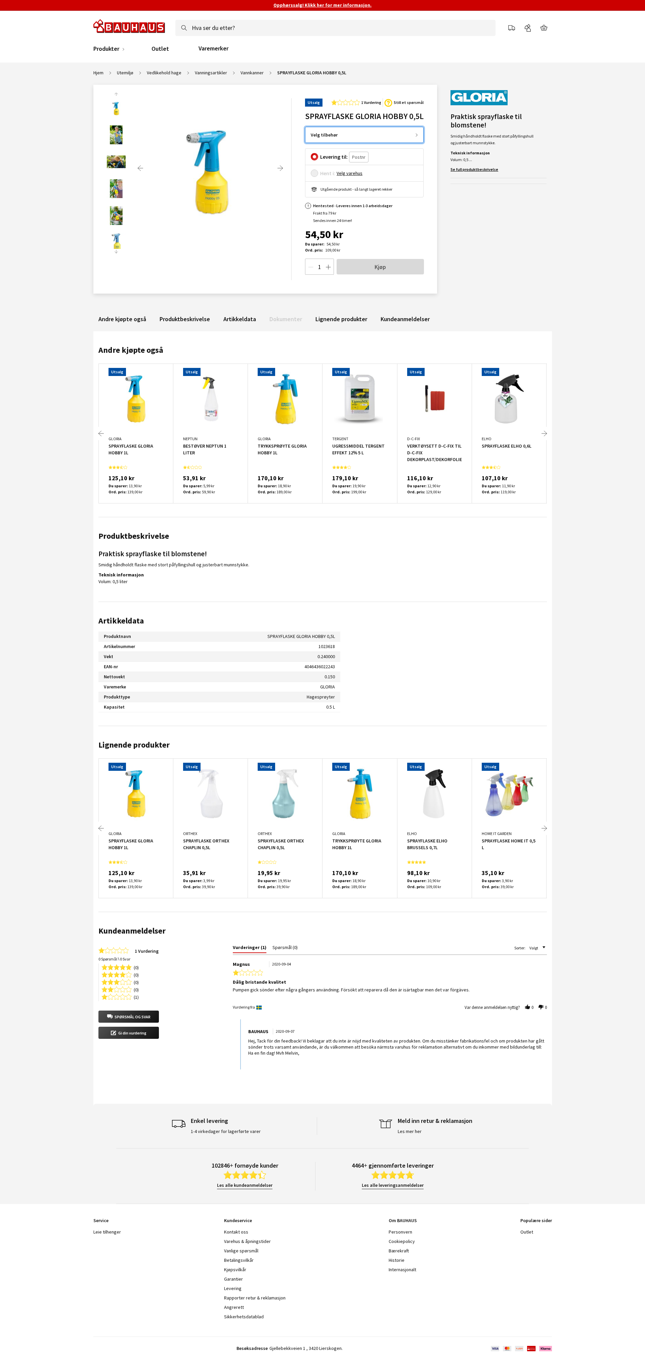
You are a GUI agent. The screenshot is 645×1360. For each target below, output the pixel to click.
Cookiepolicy (402, 1241)
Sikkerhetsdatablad (244, 1317)
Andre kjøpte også (122, 319)
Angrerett (234, 1307)
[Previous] (140, 168)
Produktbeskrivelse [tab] (133, 536)
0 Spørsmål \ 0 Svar (114, 958)
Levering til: (334, 156)
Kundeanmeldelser (405, 319)
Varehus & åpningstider (247, 1241)
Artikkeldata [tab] (121, 620)
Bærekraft (399, 1251)
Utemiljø (125, 73)
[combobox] (335, 28)
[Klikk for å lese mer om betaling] (521, 1348)
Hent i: (327, 173)
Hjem (98, 73)
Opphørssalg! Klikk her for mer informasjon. (322, 5)
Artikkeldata (239, 319)
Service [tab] (101, 1220)
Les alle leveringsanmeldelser (393, 1185)
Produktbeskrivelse (185, 319)
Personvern (400, 1232)
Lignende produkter (341, 319)
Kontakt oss (236, 1232)
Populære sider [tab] (536, 1220)
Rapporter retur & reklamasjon (255, 1298)
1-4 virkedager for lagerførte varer (226, 1131)
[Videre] (280, 168)
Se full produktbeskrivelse (474, 169)
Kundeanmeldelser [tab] (132, 930)
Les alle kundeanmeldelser (244, 1185)
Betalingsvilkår (239, 1260)
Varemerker (213, 48)
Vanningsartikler (211, 73)
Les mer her (410, 1131)
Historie (396, 1260)
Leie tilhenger (107, 1232)
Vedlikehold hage (164, 73)
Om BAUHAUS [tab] (403, 1220)
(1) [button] (136, 996)
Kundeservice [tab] (238, 1220)
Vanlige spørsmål (241, 1251)
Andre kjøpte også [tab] (130, 350)
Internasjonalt (402, 1270)
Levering (233, 1288)
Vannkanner (252, 73)
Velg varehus (349, 173)
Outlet (160, 49)
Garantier (233, 1279)
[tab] (249, 948)
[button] (128, 1017)
